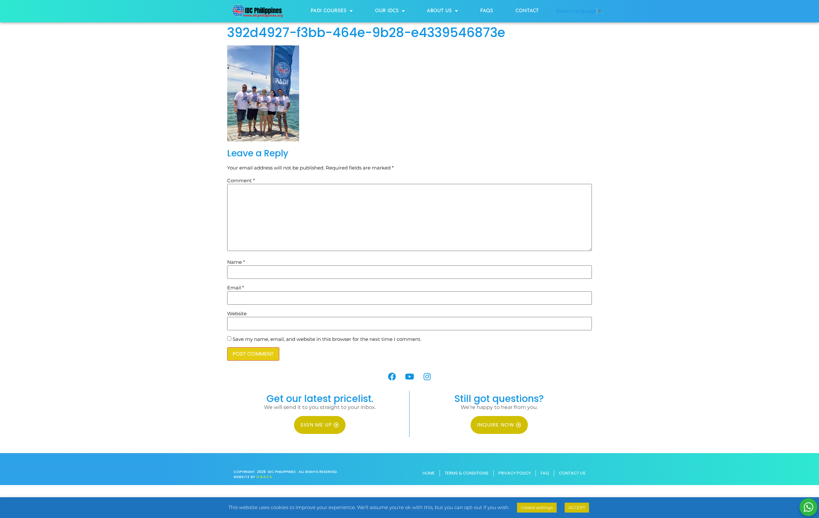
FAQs (486, 11)
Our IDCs (387, 11)
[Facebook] (392, 376)
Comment (241, 180)
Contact (527, 11)
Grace (265, 477)
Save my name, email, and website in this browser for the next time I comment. (327, 339)
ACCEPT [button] (577, 507)
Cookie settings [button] (537, 507)
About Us (439, 11)
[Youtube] (409, 376)
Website (237, 313)
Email (235, 287)
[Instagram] (427, 376)
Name (236, 262)
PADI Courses (328, 11)
